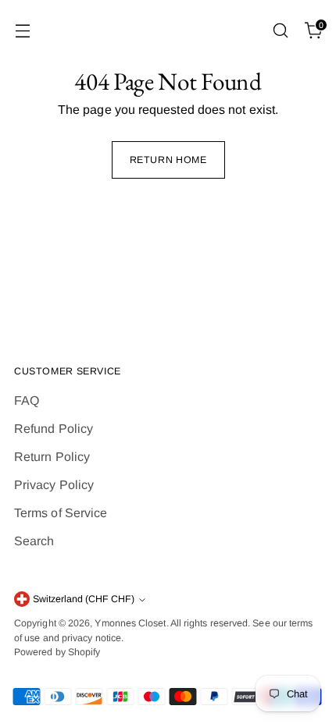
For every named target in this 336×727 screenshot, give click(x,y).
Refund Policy (53, 428)
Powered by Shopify (57, 652)
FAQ (26, 400)
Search (34, 541)
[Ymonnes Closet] (168, 30)
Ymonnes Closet (130, 623)
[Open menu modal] (22, 31)
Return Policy (52, 456)
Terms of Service (60, 513)
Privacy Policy (54, 484)
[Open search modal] (280, 31)
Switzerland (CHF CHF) (83, 599)
